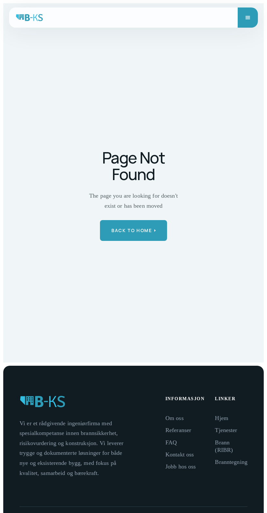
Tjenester (226, 430)
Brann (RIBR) (224, 446)
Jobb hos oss (180, 466)
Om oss (174, 418)
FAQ (171, 442)
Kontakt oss (179, 454)
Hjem (221, 418)
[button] (248, 17)
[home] (29, 17)
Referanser (178, 430)
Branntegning (231, 462)
